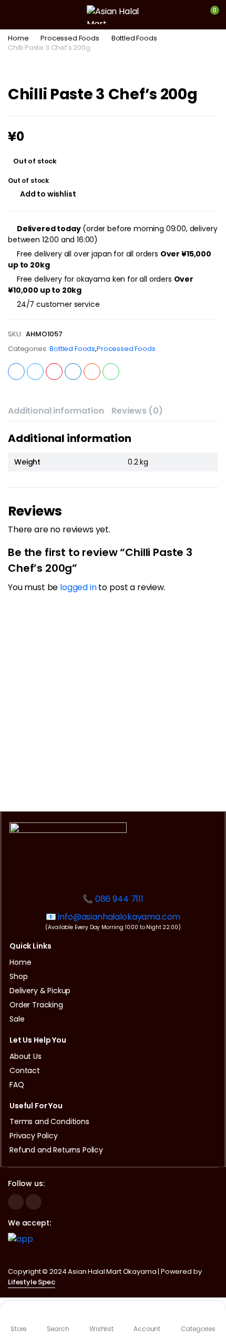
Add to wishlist (48, 194)
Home (18, 38)
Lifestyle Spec (31, 1282)
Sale (16, 1019)
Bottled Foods (134, 38)
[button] (208, 15)
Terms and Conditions (49, 1121)
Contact (24, 1070)
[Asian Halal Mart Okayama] (113, 14)
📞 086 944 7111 (113, 899)
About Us (25, 1056)
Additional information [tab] (56, 411)
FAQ (16, 1084)
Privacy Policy (33, 1135)
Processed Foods (69, 38)
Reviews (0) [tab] (136, 411)
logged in (78, 587)
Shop (18, 976)
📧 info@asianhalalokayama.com (113, 917)
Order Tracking (36, 1005)
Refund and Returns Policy (56, 1150)
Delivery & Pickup (39, 990)
